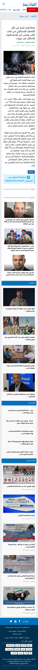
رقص (17, 645)
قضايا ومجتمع (21, 631)
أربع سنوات (9, 649)
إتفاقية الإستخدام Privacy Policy (25, 665)
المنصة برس (10, 665)
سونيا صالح (10, 645)
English (21, 638)
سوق (29, 645)
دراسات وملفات (17, 634)
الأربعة (24, 645)
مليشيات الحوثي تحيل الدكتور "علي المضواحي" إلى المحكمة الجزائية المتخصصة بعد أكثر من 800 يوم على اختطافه (19, 222)
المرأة (11, 638)
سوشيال (26, 638)
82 (30, 653)
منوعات (6, 638)
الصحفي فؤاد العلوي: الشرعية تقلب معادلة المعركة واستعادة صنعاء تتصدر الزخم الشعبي (20, 274)
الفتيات (29, 649)
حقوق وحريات (12, 631)
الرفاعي (14, 653)
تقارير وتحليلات (9, 627)
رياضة (16, 638)
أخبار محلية (24, 16)
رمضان (20, 653)
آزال (26, 653)
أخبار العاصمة (25, 627)
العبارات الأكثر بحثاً (27, 641)
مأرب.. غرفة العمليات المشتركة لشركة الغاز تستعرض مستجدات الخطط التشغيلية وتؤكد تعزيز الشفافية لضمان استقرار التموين (20, 248)
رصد (23, 649)
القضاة (17, 649)
